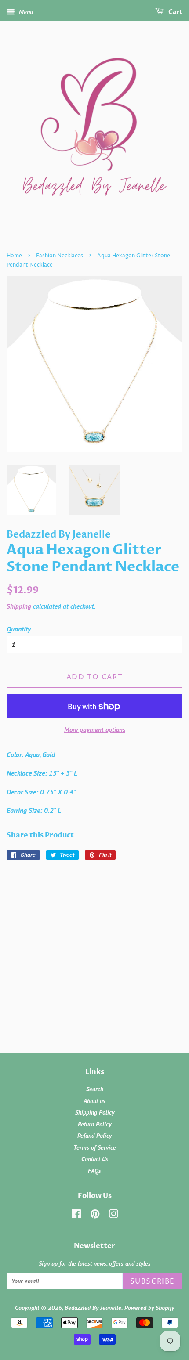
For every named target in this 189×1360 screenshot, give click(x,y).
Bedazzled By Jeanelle (93, 1308)
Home (14, 256)
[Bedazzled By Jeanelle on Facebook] (76, 1215)
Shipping (19, 606)
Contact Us (94, 1159)
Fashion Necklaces (59, 256)
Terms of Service (94, 1147)
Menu (25, 12)
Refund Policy (94, 1136)
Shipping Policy (94, 1112)
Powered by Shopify (149, 1308)
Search (94, 1089)
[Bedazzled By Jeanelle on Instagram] (113, 1215)
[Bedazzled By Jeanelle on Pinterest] (95, 1215)
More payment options (94, 729)
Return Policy (94, 1124)
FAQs (94, 1171)
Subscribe (152, 1281)
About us (94, 1101)
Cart (174, 12)
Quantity (19, 628)
